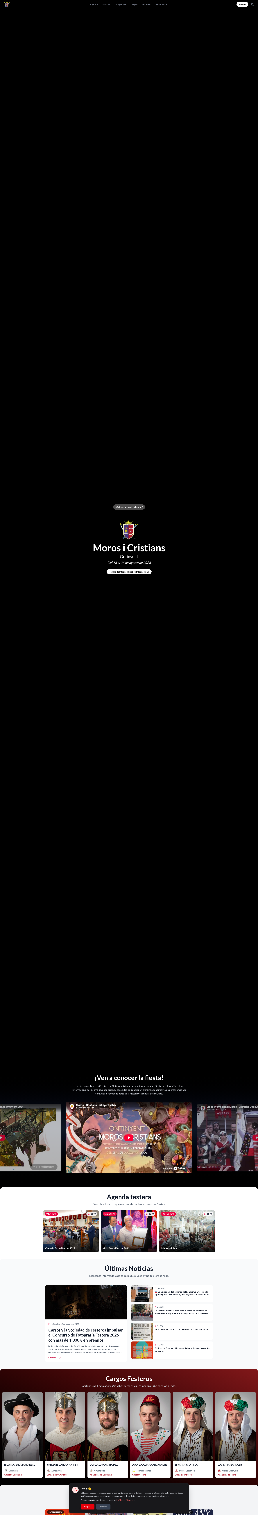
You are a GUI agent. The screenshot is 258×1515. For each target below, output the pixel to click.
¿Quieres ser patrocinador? (129, 507)
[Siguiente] (255, 1125)
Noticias (106, 4)
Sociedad (146, 4)
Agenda (94, 4)
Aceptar (87, 1506)
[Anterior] (3, 1125)
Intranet (242, 4)
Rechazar (103, 1506)
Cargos (134, 4)
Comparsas (120, 4)
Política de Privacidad (125, 1500)
